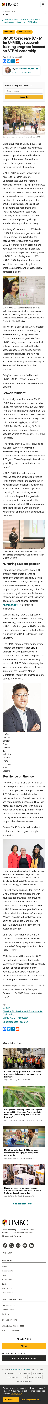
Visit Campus (7, 1288)
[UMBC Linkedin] (31, 1245)
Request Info (24, 1339)
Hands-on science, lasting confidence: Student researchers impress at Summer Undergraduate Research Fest (22, 1190)
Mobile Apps (7, 1279)
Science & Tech (24, 32)
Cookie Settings (12, 1377)
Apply (24, 1346)
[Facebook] (4, 61)
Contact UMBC (8, 1310)
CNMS (6, 1017)
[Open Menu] (43, 4)
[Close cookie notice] (45, 1388)
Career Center (7, 1271)
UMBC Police (7, 1326)
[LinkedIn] (13, 61)
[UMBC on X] (11, 1245)
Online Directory (8, 1305)
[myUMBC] (8, 1253)
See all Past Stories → (24, 1203)
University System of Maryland (21, 1369)
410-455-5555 (18, 1326)
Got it (10, 1399)
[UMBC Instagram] (18, 1245)
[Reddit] (17, 61)
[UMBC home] (10, 4)
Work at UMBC (7, 1293)
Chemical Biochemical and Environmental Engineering (22, 1012)
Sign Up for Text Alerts (11, 1330)
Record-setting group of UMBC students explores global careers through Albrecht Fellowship (22, 1074)
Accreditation (9, 1373)
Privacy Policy (16, 1394)
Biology (6, 1008)
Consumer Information (25, 1381)
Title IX (24, 1377)
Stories (4, 1284)
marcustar (23, 1017)
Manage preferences (31, 1399)
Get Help (5, 1314)
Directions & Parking (11, 1236)
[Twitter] (8, 61)
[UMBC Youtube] (25, 1245)
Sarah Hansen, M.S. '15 (27, 68)
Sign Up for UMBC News (24, 1358)
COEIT (13, 1017)
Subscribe (24, 97)
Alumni (4, 1266)
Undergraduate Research (15, 1022)
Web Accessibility (36, 1377)
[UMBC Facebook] (5, 1245)
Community (9, 32)
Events (4, 1275)
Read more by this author (21, 72)
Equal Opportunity (25, 1373)
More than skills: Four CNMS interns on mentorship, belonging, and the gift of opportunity (21, 1152)
